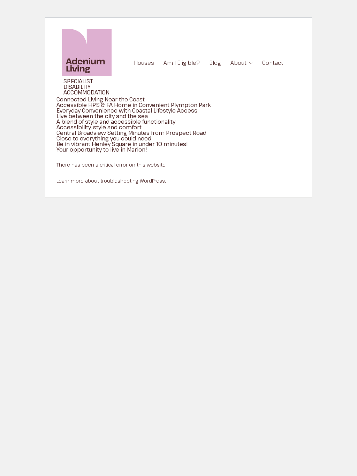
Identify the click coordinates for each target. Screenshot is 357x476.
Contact (272, 63)
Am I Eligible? (182, 63)
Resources (247, 80)
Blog (215, 63)
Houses (144, 63)
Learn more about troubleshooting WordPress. (111, 180)
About (238, 63)
